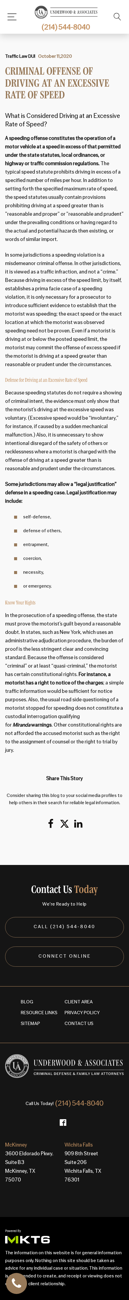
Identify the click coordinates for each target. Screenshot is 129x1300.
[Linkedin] (78, 824)
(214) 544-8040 (66, 27)
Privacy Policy (82, 1013)
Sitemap (30, 1023)
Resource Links (39, 1013)
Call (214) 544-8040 (64, 927)
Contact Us (78, 1023)
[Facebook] (51, 824)
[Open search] (117, 17)
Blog (27, 1002)
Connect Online (64, 956)
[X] (64, 824)
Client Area (78, 1002)
